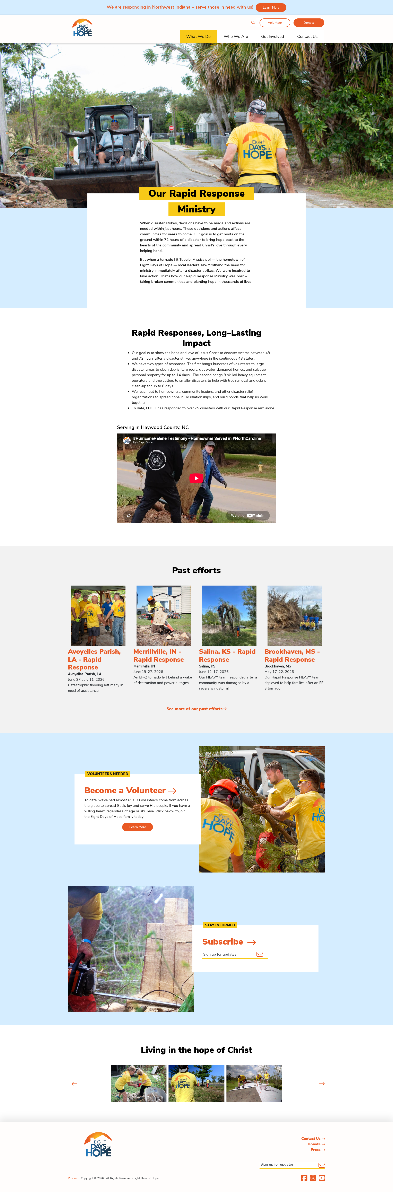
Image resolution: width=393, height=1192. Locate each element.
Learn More (271, 7)
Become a (125, 790)
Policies (73, 1178)
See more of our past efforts (194, 709)
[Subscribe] (263, 953)
